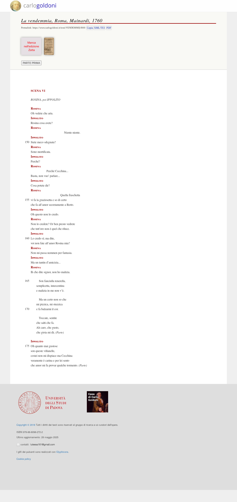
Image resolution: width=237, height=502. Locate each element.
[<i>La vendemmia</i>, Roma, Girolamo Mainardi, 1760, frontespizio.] (50, 46)
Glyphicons (62, 452)
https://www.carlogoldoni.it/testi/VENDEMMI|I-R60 (59, 27)
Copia (90, 27)
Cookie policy (23, 459)
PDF (108, 27)
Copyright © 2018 (25, 425)
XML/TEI (99, 27)
